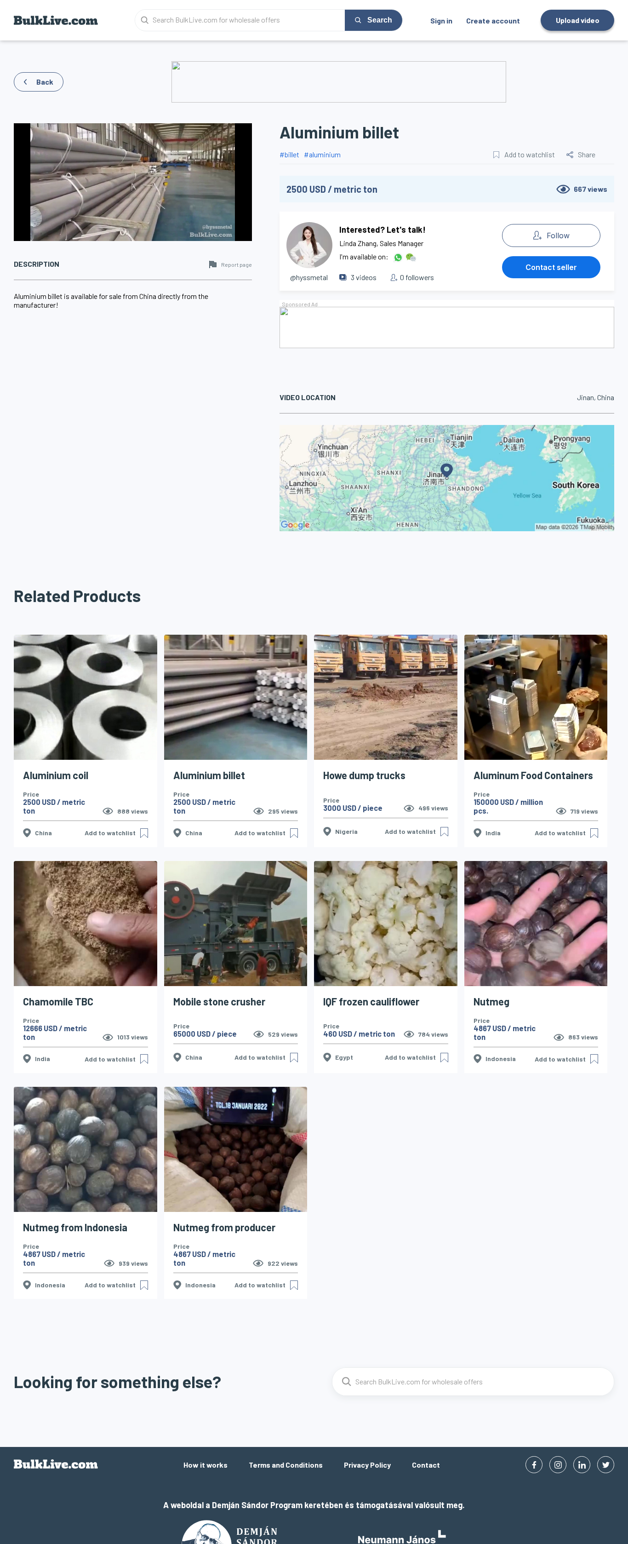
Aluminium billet (209, 775)
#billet (289, 154)
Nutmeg (491, 1001)
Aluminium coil (55, 775)
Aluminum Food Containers (533, 775)
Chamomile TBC (58, 1001)
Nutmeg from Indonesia (75, 1227)
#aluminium (322, 154)
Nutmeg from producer (224, 1227)
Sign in (441, 20)
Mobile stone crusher (219, 1001)
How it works (205, 1464)
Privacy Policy (367, 1464)
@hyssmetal (309, 277)
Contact (426, 1464)
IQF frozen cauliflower (371, 1001)
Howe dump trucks (364, 775)
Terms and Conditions (286, 1464)
